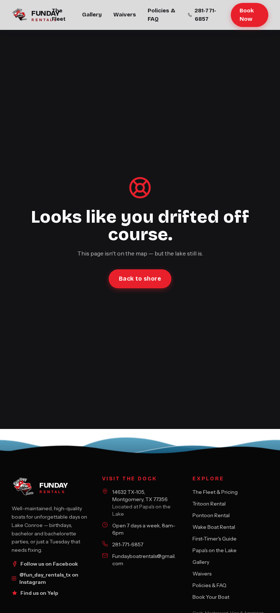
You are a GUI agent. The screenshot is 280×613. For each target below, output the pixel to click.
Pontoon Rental (211, 515)
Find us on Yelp (39, 593)
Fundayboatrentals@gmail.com (144, 560)
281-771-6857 (205, 14)
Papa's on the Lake (214, 550)
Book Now (247, 14)
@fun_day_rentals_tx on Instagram (48, 578)
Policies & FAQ (161, 14)
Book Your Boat (210, 597)
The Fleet (59, 14)
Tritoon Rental (209, 503)
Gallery (92, 14)
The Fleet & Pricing (215, 492)
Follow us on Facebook (49, 564)
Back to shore (140, 278)
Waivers (124, 14)
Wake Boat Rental (213, 527)
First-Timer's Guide (214, 538)
